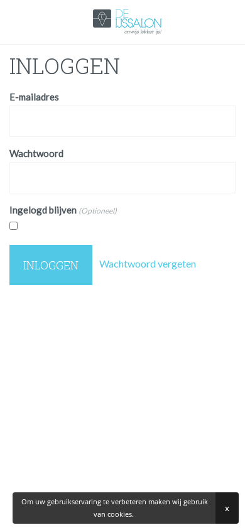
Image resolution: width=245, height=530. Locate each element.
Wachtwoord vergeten (146, 263)
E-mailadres (34, 96)
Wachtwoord (36, 153)
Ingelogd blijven (63, 209)
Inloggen (51, 265)
